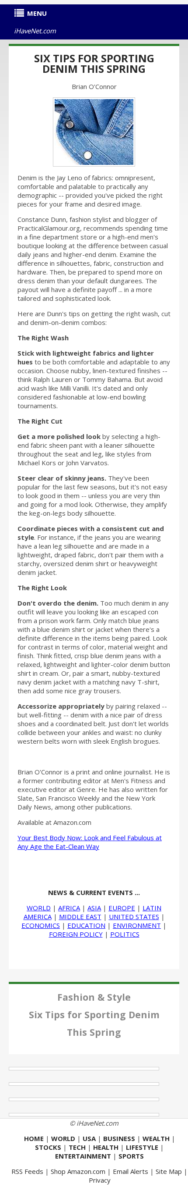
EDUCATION (86, 925)
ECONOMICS (40, 925)
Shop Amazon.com (78, 1171)
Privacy (100, 1180)
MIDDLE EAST (80, 916)
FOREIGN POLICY (76, 934)
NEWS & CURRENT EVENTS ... (94, 892)
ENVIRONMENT (137, 925)
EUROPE (121, 907)
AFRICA (69, 907)
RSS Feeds (27, 1171)
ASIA (94, 907)
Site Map (169, 1171)
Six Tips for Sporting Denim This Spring (94, 63)
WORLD (39, 907)
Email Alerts (130, 1171)
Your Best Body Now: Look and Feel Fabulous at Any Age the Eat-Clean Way (89, 842)
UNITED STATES (134, 916)
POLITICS (124, 934)
